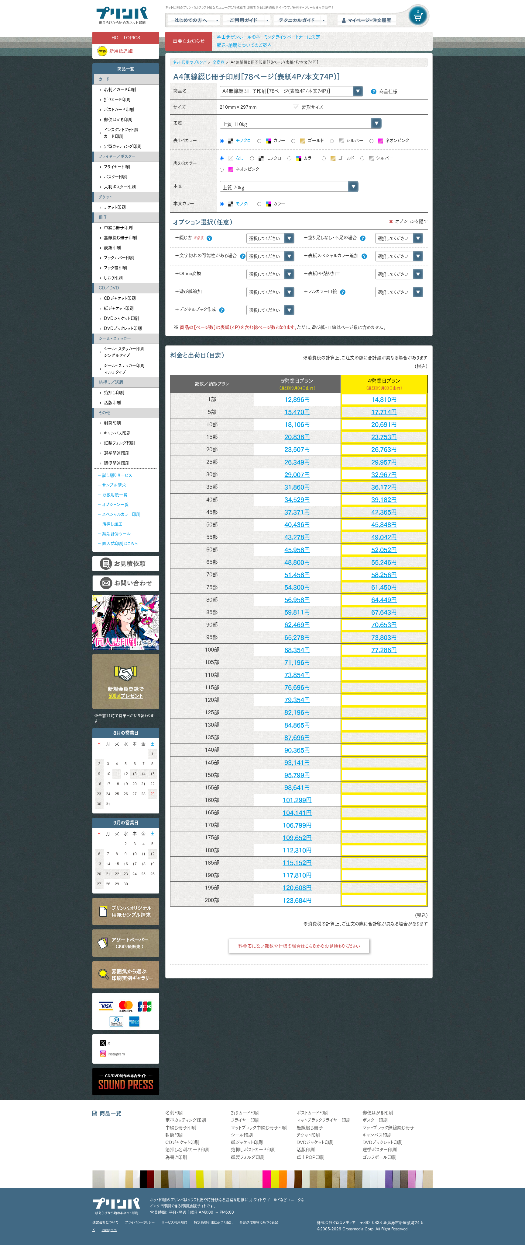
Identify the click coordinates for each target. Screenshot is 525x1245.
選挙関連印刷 (116, 453)
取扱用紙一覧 (115, 495)
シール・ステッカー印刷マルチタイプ (124, 368)
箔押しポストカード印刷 (253, 1149)
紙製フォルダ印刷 (119, 443)
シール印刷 (242, 1135)
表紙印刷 (112, 248)
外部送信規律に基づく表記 (258, 1222)
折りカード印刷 (117, 99)
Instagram (116, 1054)
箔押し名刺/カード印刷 (187, 1149)
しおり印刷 (113, 278)
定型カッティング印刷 (123, 146)
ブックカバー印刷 (119, 258)
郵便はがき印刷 (118, 119)
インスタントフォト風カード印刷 (121, 133)
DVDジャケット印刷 (121, 318)
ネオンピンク (396, 140)
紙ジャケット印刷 (119, 308)
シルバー (354, 140)
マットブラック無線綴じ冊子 (388, 1127)
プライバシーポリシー (140, 1222)
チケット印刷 (115, 207)
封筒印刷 (112, 423)
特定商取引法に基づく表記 (213, 1222)
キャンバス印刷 (117, 433)
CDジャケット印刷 (120, 298)
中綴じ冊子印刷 (118, 228)
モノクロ (242, 140)
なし (239, 158)
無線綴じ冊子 (310, 1127)
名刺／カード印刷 (120, 89)
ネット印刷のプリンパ (190, 62)
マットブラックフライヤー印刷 (324, 1120)
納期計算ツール (116, 534)
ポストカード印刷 (119, 109)
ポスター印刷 (115, 177)
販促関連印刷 (116, 463)
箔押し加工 (112, 524)
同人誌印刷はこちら (120, 543)
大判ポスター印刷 (120, 187)
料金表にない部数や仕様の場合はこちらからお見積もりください (299, 946)
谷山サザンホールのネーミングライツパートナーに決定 (268, 37)
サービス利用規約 (174, 1222)
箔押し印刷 (114, 392)
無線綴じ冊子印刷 (120, 238)
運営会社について (105, 1222)
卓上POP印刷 (310, 1157)
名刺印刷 (174, 1112)
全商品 (219, 62)
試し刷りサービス (117, 475)
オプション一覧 (115, 504)
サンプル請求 (114, 485)
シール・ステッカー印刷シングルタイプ (124, 352)
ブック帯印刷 (115, 268)
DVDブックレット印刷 (123, 328)
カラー (278, 140)
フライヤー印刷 (117, 167)
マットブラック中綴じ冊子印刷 (259, 1127)
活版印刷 (112, 402)
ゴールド (315, 140)
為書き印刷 (176, 1157)
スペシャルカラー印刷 (121, 514)
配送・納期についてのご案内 (244, 45)
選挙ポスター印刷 (379, 1149)
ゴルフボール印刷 (379, 1157)
